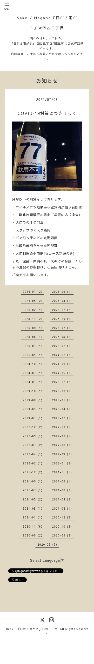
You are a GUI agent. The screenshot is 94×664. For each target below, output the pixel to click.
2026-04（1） (63, 301)
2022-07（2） (33, 445)
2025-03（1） (33, 346)
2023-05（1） (33, 409)
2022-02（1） (33, 463)
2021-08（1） (63, 481)
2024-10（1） (33, 364)
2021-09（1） (33, 481)
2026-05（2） (33, 301)
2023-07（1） (63, 400)
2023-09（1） (63, 391)
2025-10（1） (63, 319)
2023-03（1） (33, 418)
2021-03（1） (33, 508)
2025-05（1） (63, 337)
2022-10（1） (63, 427)
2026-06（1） (63, 291)
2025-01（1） (33, 355)
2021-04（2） (63, 499)
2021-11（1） (63, 472)
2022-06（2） (63, 445)
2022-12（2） (33, 427)
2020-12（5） (63, 517)
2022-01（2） (63, 463)
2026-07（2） (33, 291)
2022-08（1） (63, 436)
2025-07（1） (63, 328)
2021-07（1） (33, 490)
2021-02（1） (63, 508)
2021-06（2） (63, 490)
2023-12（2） (63, 382)
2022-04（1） (33, 454)
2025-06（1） (33, 337)
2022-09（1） (33, 436)
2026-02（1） (33, 310)
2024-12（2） (63, 355)
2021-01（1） (33, 517)
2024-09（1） (63, 364)
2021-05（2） (33, 499)
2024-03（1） (33, 382)
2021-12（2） (33, 472)
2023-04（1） (63, 409)
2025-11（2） (33, 319)
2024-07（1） (33, 373)
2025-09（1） (33, 328)
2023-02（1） (63, 418)
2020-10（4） (63, 526)
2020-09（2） (33, 535)
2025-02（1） (63, 346)
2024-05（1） (63, 373)
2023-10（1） (33, 391)
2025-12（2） (63, 310)
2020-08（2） (63, 535)
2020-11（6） (33, 526)
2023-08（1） (33, 400)
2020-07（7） (48, 544)
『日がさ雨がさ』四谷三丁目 (37, 629)
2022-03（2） (63, 454)
